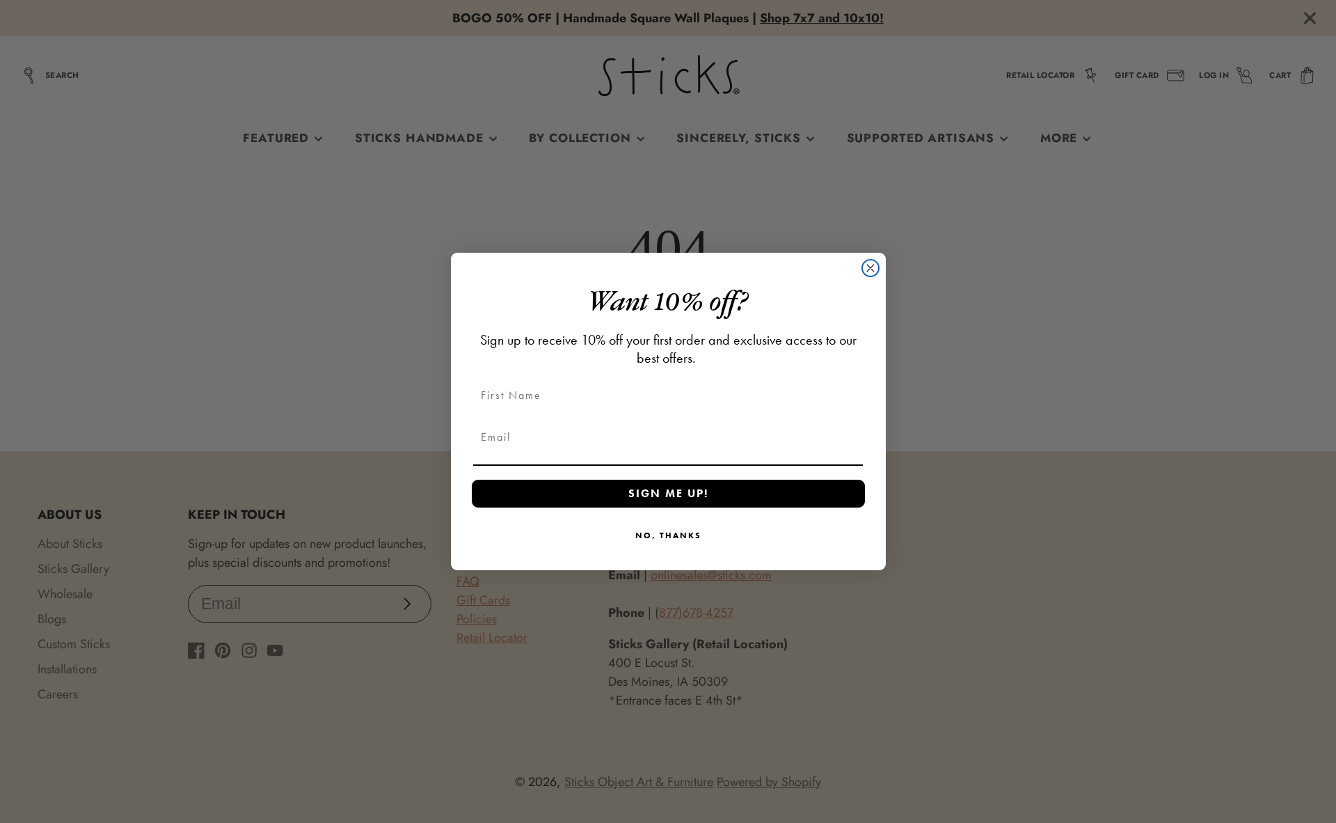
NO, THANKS (668, 535)
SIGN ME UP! (668, 493)
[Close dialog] (870, 268)
